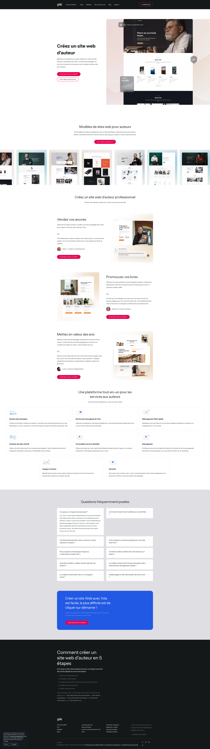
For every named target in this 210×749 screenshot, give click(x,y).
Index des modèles (111, 729)
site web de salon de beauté (77, 698)
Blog (58, 732)
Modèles (59, 729)
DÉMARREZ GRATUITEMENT (69, 74)
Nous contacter (86, 727)
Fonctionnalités (62, 725)
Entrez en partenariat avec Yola (91, 729)
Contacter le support (112, 725)
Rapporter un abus (112, 727)
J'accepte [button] (14, 744)
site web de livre (75, 700)
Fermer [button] (6, 744)
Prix (58, 727)
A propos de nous (87, 725)
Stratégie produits (111, 732)
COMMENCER (146, 4)
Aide (83, 732)
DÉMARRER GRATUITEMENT (77, 622)
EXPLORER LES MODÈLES (68, 79)
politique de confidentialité (16, 736)
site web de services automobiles (78, 695)
